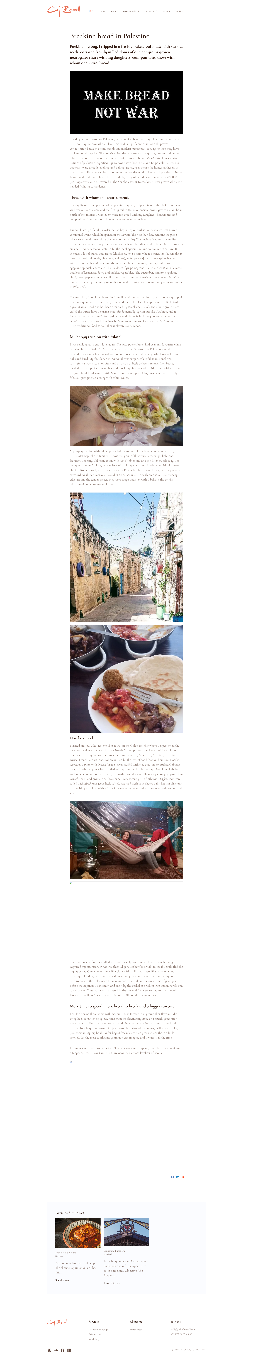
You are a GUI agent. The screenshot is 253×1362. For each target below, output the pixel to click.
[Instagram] (183, 1176)
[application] (92, 11)
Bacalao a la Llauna (65, 1252)
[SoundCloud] (56, 1350)
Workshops (94, 1339)
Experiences (136, 1329)
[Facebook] (172, 1176)
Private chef (95, 1334)
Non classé (59, 1256)
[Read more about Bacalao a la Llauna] (78, 1233)
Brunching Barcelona (114, 1250)
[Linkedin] (177, 1176)
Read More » (63, 1280)
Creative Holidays (98, 1329)
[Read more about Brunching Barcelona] (126, 1232)
